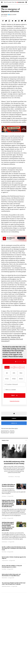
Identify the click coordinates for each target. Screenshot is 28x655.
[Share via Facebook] (2, 20)
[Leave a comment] (21, 20)
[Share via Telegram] (12, 20)
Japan (12, 431)
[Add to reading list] (25, 20)
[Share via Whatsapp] (9, 20)
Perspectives (5, 431)
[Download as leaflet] (18, 20)
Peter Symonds (4, 14)
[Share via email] (15, 20)
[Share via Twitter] (6, 20)
